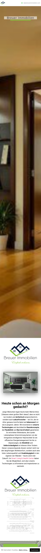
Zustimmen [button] (35, 550)
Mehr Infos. (23, 550)
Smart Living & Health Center (22, 458)
